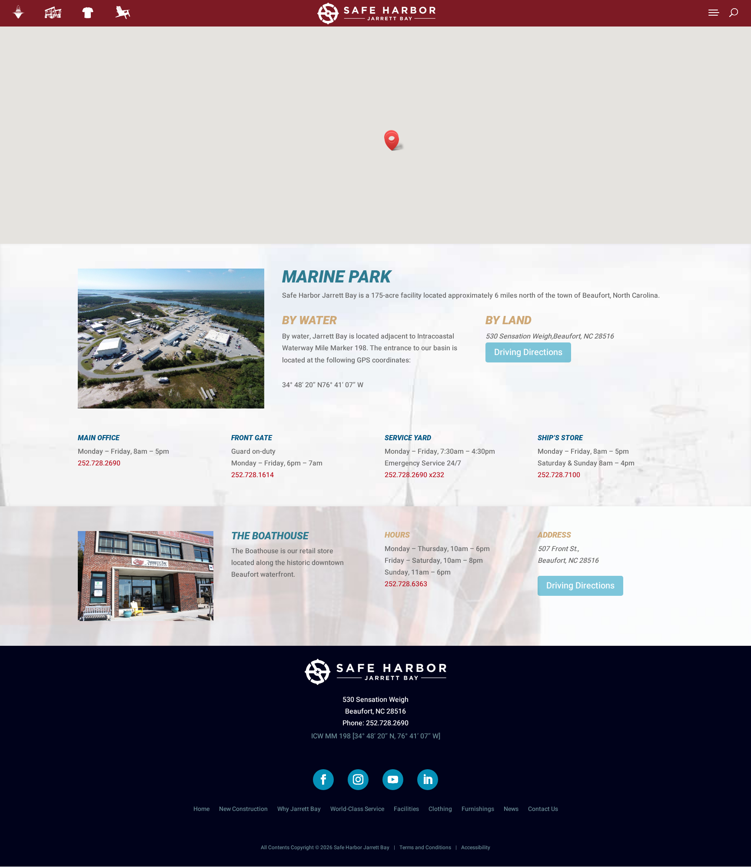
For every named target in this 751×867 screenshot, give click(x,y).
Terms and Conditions (425, 847)
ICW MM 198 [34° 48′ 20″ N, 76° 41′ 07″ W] (375, 736)
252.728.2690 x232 (414, 475)
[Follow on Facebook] (323, 779)
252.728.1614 (252, 475)
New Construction (243, 810)
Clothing (440, 810)
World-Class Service (357, 810)
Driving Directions (528, 352)
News (511, 810)
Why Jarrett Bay (299, 810)
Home (201, 810)
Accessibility (475, 847)
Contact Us (543, 810)
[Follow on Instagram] (358, 779)
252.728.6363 (406, 584)
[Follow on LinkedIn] (427, 779)
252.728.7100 (559, 475)
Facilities (406, 810)
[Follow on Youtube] (392, 779)
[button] (395, 141)
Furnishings (478, 810)
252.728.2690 (99, 463)
